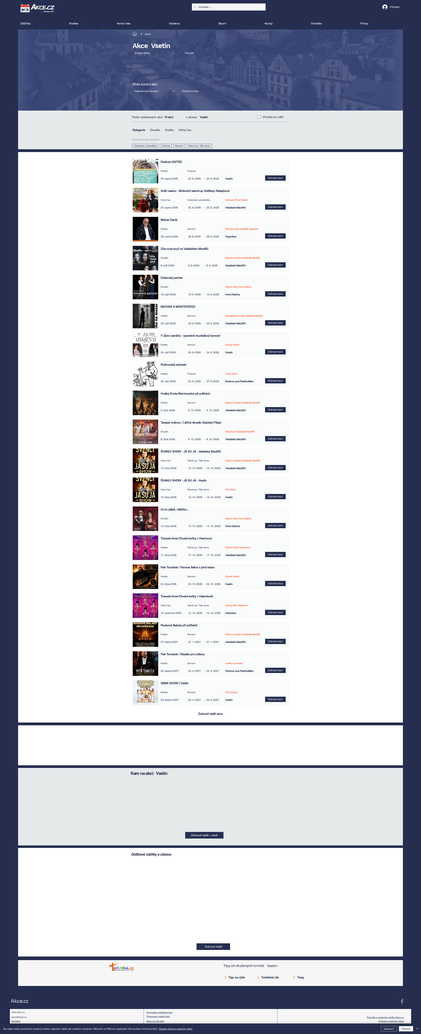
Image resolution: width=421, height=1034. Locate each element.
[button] (190, 91)
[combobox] (155, 53)
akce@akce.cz (19, 520)
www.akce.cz (18, 516)
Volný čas (185, 130)
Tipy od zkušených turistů (243, 469)
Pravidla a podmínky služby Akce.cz (385, 521)
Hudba (169, 130)
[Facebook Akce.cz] (402, 505)
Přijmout (406, 1028)
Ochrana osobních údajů (391, 525)
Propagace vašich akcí (158, 520)
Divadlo (155, 130)
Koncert (179, 145)
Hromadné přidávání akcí (160, 516)
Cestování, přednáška (145, 145)
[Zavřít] (417, 1028)
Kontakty (16, 525)
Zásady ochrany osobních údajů (175, 1028)
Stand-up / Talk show (199, 145)
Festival (166, 145)
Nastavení (389, 1028)
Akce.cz (19, 505)
